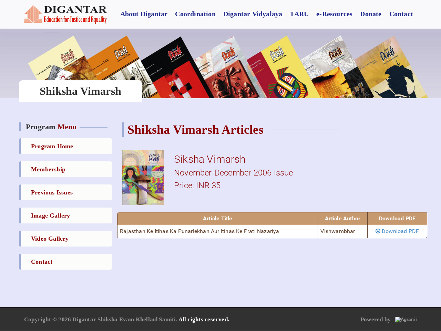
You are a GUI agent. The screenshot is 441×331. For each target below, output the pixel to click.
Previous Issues (52, 192)
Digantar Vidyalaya (253, 14)
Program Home (52, 146)
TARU (299, 14)
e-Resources (334, 14)
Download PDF (399, 231)
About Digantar (144, 14)
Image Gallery (50, 215)
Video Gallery (50, 238)
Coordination (195, 14)
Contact (401, 14)
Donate (370, 14)
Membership (48, 169)
